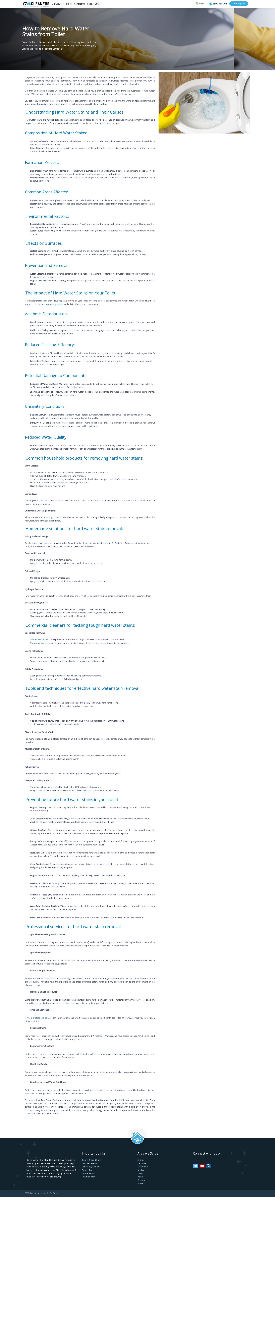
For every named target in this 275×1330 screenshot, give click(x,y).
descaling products (52, 517)
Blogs (69, 3)
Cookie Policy (88, 1173)
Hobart (141, 1183)
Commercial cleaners (40, 639)
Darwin (141, 1173)
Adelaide (142, 1170)
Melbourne (143, 1166)
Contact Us (79, 3)
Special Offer (93, 3)
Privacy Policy (88, 1170)
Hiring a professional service (38, 1017)
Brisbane (142, 1180)
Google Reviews (89, 1163)
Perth (140, 1176)
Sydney (141, 1160)
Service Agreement (91, 1166)
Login (202, 3)
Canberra (142, 1163)
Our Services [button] (58, 3)
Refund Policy (88, 1176)
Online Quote (239, 3)
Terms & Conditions (91, 1160)
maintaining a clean (54, 304)
